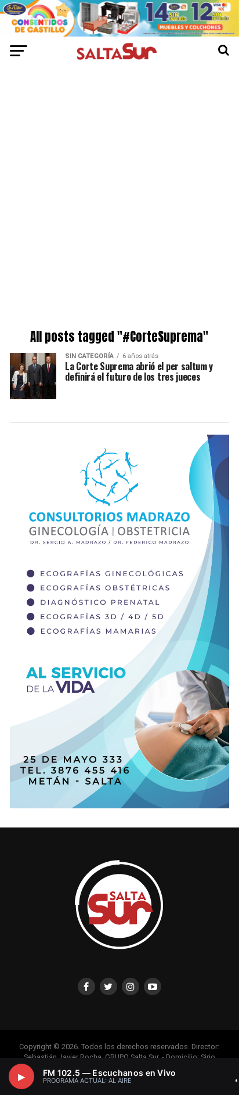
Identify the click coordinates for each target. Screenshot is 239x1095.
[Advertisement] (119, 199)
